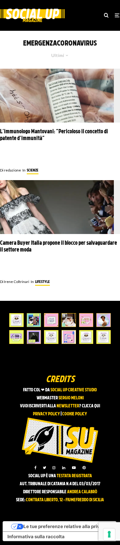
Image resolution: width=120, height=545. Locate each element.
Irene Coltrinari (14, 281)
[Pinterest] (84, 468)
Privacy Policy (46, 414)
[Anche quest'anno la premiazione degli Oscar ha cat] (69, 337)
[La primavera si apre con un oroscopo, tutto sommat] (51, 337)
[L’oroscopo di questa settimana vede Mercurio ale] (103, 337)
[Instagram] (53, 468)
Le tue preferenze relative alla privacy (65, 526)
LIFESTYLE (42, 282)
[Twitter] (44, 468)
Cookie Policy (74, 414)
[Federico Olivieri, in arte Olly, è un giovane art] (69, 320)
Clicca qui (91, 406)
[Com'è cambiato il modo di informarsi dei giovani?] (16, 337)
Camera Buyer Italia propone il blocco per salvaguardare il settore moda (58, 246)
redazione (10, 170)
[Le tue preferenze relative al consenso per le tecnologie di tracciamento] (109, 534)
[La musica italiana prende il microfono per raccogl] (51, 320)
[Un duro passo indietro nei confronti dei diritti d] (34, 320)
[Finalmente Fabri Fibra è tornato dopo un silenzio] (34, 337)
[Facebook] (35, 468)
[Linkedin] (63, 468)
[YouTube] (74, 468)
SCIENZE (32, 170)
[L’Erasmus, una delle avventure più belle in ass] (86, 320)
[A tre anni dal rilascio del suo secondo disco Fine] (103, 320)
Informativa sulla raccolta (36, 536)
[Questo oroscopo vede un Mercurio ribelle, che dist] (16, 320)
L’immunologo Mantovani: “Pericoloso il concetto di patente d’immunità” (54, 135)
